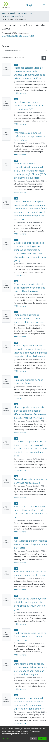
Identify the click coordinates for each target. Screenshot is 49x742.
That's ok (42, 738)
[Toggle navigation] (44, 5)
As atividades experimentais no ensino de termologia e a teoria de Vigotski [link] (30, 544)
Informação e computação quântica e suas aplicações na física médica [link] (29, 136)
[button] (6, 5)
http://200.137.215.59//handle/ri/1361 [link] (18, 36)
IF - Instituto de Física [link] (14, 16)
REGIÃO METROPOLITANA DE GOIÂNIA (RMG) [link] (22, 13)
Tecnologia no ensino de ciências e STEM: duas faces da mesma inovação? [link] (30, 105)
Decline (34, 738)
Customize (5, 738)
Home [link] (4, 13)
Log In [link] (35, 5)
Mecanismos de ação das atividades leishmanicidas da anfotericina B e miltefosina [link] (30, 288)
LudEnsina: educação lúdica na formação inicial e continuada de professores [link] (30, 636)
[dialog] (24, 734)
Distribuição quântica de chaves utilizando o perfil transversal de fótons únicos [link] (29, 318)
